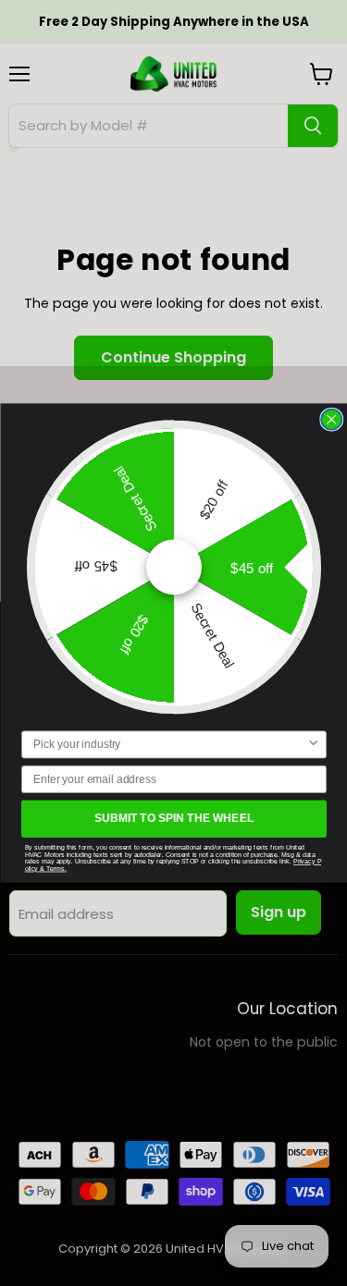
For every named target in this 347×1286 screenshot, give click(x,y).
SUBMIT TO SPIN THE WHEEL (173, 819)
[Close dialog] (331, 419)
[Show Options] (313, 744)
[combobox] (169, 744)
